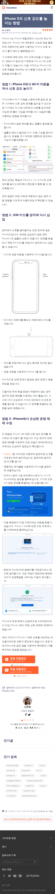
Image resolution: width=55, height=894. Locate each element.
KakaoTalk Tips (28, 775)
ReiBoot (8, 454)
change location (13, 781)
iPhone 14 (11, 775)
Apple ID (29, 786)
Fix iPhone (11, 796)
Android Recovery (34, 781)
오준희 (7, 30)
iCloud (43, 786)
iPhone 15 (26, 770)
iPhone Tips (11, 791)
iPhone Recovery (29, 796)
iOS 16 (43, 775)
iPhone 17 (29, 765)
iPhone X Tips (37, 33)
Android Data (12, 765)
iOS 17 (38, 770)
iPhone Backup (13, 786)
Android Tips (29, 791)
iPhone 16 (11, 770)
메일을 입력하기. (20, 862)
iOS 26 (42, 765)
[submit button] (34, 862)
